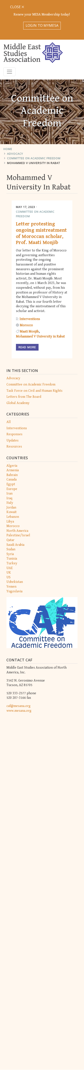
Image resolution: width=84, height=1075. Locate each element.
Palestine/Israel (18, 535)
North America (17, 531)
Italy (9, 503)
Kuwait (11, 512)
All (8, 422)
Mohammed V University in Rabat (40, 336)
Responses (14, 434)
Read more (27, 347)
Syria (10, 554)
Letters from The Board (23, 397)
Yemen (11, 587)
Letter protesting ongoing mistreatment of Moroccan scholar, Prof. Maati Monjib (41, 233)
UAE (9, 568)
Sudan (10, 549)
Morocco (13, 526)
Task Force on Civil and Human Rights (34, 391)
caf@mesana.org (18, 706)
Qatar (10, 540)
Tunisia (11, 559)
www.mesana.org (18, 711)
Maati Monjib (29, 331)
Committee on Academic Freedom (34, 158)
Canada (11, 479)
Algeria (11, 466)
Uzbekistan (14, 582)
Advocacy (15, 154)
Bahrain (12, 475)
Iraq (9, 498)
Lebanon (12, 517)
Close (16, 7)
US (8, 577)
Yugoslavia (14, 591)
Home (7, 149)
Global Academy (18, 403)
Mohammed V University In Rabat (33, 163)
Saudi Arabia (15, 545)
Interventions (16, 428)
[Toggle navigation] (9, 71)
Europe (11, 489)
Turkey (11, 563)
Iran (9, 493)
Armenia (12, 470)
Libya (10, 522)
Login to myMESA (42, 25)
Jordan (11, 508)
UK (8, 573)
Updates (12, 440)
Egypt (10, 484)
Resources (14, 447)
